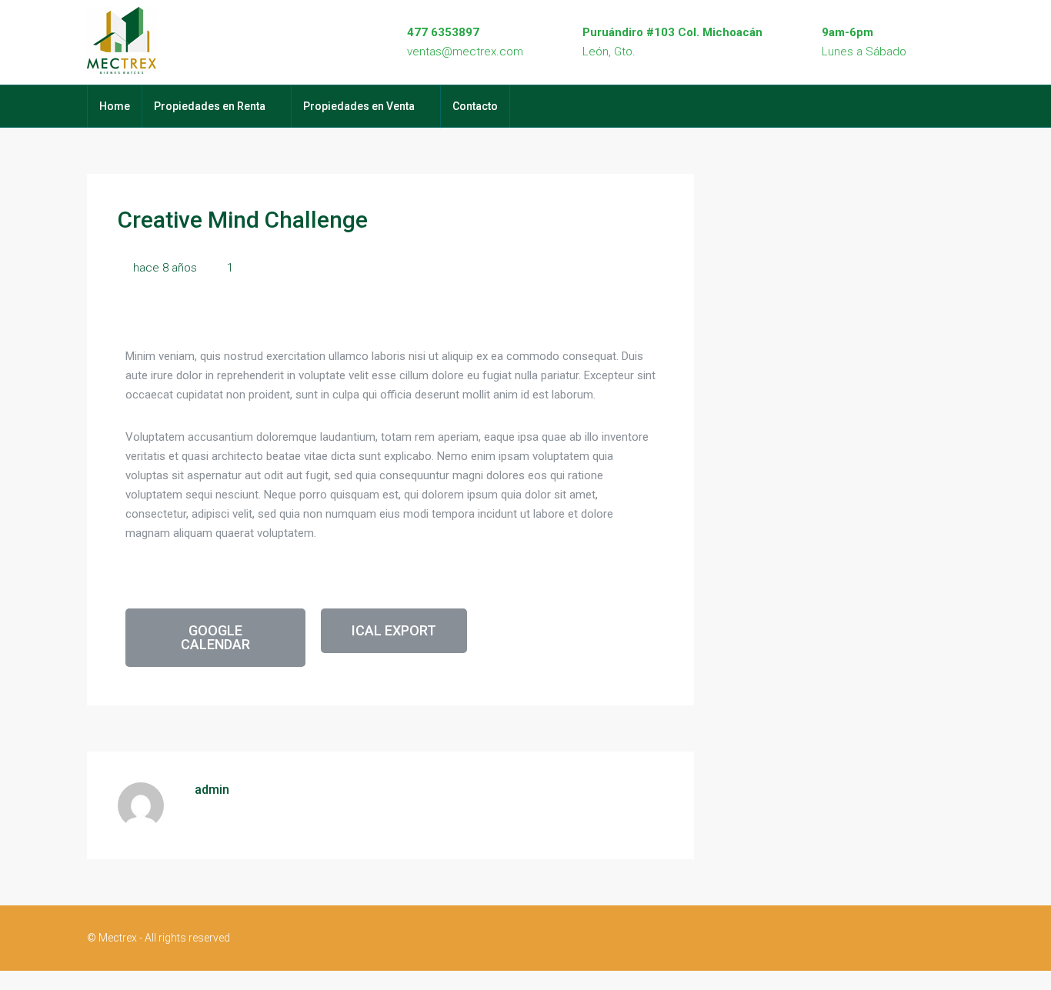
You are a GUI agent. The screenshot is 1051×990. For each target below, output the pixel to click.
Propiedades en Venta (359, 106)
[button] (215, 637)
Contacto (475, 106)
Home (114, 106)
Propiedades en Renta (209, 106)
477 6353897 (443, 32)
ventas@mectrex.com (465, 51)
